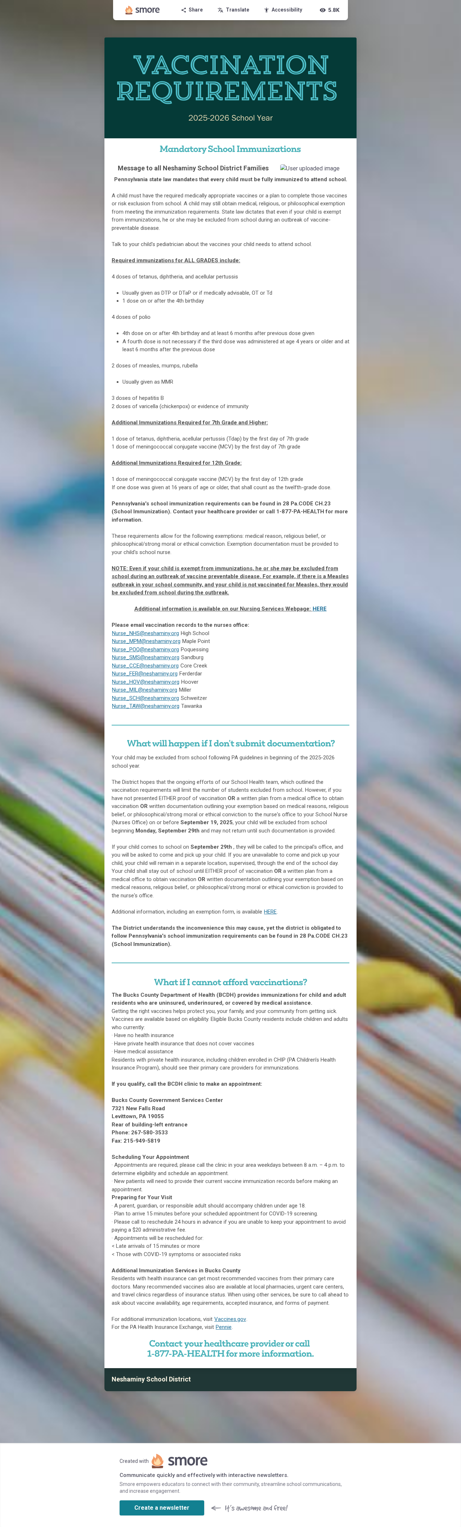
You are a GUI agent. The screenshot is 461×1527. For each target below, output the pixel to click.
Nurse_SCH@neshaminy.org (145, 698)
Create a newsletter (161, 1507)
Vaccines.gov (230, 1319)
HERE (320, 609)
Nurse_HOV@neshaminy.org (145, 682)
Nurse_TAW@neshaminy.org (145, 706)
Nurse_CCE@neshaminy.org (145, 665)
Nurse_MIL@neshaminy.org (144, 690)
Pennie (224, 1327)
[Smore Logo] (143, 10)
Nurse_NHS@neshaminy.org (145, 633)
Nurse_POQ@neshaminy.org (145, 649)
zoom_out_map (341, 172)
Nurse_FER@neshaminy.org (145, 673)
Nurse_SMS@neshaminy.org (145, 657)
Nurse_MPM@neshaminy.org (146, 641)
